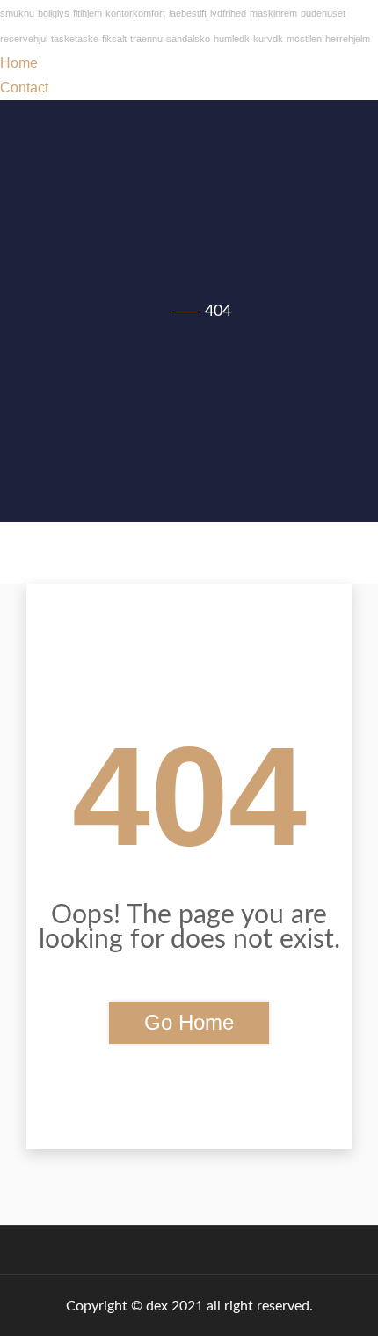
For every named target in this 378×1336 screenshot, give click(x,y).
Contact (24, 87)
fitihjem (87, 13)
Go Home (189, 1022)
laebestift (188, 13)
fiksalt (114, 38)
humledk (232, 38)
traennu (146, 38)
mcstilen (304, 38)
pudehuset (323, 13)
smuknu (17, 13)
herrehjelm (347, 38)
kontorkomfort (135, 13)
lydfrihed (228, 13)
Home (19, 62)
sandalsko (188, 38)
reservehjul (23, 38)
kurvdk (268, 38)
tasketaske (74, 38)
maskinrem (273, 13)
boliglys (53, 13)
